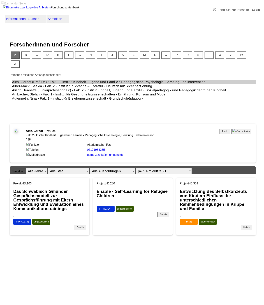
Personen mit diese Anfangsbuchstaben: (35, 74)
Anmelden (55, 19)
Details (80, 227)
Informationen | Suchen (22, 19)
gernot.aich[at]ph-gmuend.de (105, 154)
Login (256, 9)
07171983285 (96, 149)
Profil (224, 131)
